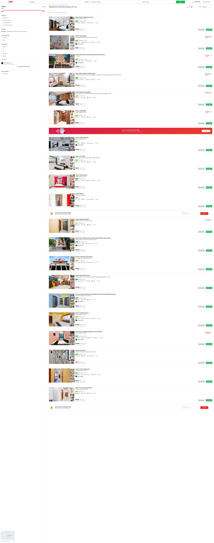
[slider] (1, 10)
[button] (44, 6)
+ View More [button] (3, 59)
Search (180, 2)
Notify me (204, 213)
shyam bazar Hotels (60, 5)
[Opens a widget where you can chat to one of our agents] (7, 537)
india (49, 5)
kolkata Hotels (53, 5)
